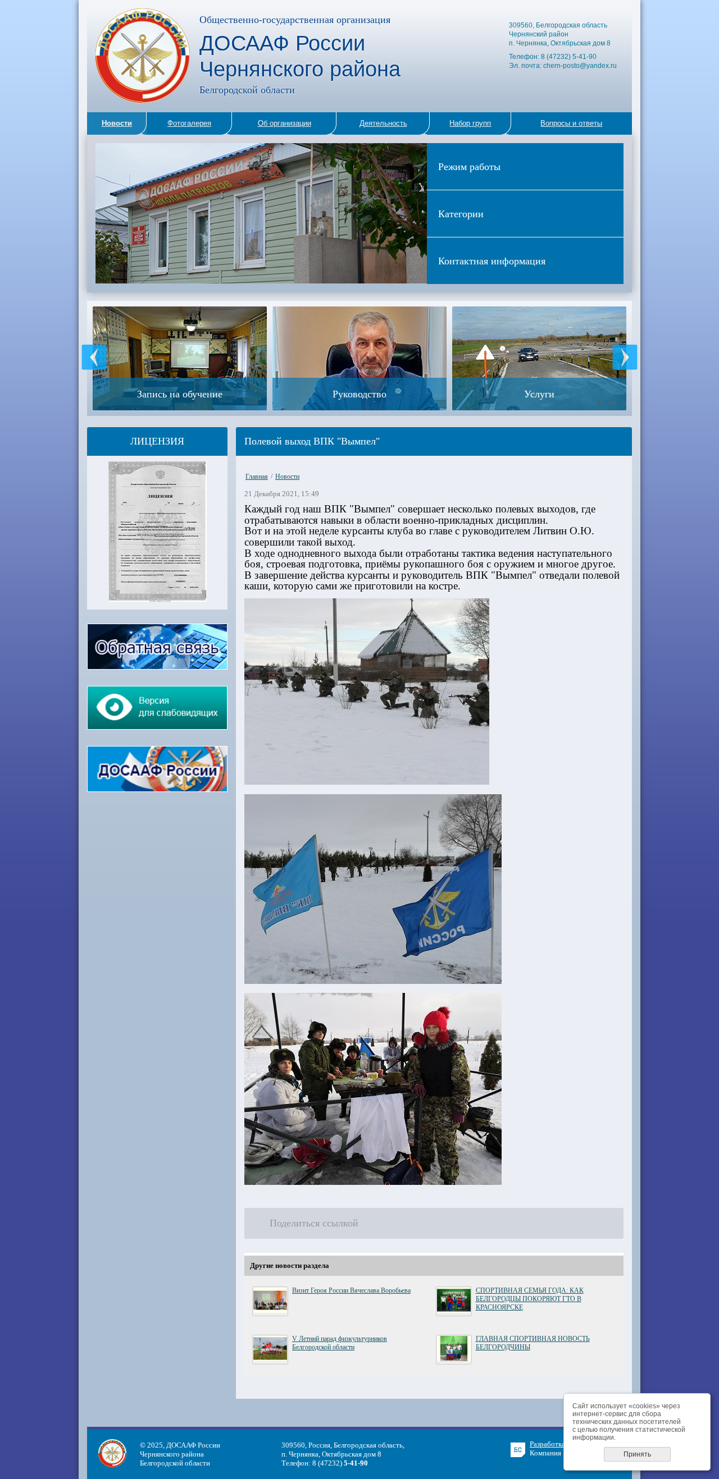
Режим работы (469, 166)
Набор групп (470, 123)
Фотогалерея (189, 123)
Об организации (284, 123)
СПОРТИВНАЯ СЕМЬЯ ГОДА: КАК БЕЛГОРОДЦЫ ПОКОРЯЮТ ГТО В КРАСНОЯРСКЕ (530, 1298)
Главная (256, 476)
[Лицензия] (157, 599)
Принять (637, 1454)
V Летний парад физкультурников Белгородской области (339, 1343)
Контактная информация (491, 260)
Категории (461, 213)
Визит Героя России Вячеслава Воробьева (351, 1290)
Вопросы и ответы (571, 123)
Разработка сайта (557, 1444)
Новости (287, 476)
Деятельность (383, 123)
